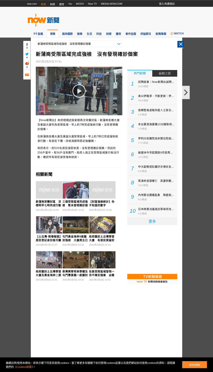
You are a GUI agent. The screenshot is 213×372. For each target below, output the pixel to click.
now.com (32, 3)
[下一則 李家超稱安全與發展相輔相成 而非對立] (186, 92)
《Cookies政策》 (23, 367)
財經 (52, 4)
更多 (152, 221)
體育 (61, 4)
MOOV (80, 3)
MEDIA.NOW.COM (111, 3)
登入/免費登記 (167, 3)
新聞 (43, 4)
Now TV (92, 3)
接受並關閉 (194, 365)
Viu (70, 3)
